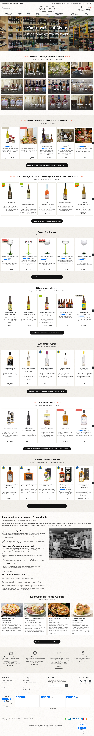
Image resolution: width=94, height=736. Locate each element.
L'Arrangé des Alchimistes (47, 428)
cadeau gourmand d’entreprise (36, 560)
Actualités (67, 3)
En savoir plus (10, 665)
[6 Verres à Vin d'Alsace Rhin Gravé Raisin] (47, 247)
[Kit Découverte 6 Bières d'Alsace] (65, 303)
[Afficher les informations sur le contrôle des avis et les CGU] (11, 703)
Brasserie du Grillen (47, 315)
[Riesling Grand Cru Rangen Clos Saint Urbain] (28, 191)
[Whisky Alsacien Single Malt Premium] (28, 474)
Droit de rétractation (28, 686)
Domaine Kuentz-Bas (10, 202)
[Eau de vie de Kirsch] (65, 358)
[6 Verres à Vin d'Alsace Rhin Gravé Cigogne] (83, 247)
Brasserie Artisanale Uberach (84, 314)
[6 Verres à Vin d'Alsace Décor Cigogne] (28, 247)
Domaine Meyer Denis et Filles (47, 204)
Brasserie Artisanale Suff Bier (29, 314)
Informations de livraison (29, 684)
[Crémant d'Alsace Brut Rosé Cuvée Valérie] (47, 191)
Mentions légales (6, 688)
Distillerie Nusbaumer (65, 370)
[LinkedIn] (90, 681)
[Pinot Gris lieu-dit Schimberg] (65, 191)
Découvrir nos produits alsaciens (47, 41)
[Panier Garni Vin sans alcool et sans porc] (28, 135)
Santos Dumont (65, 428)
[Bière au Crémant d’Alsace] (10, 303)
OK (66, 685)
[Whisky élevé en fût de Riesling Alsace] (47, 474)
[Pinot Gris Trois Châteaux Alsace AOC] (10, 191)
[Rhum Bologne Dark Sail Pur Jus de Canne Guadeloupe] (28, 417)
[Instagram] (85, 681)
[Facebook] (81, 681)
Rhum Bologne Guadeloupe (10, 428)
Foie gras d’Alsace (6, 540)
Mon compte (26, 680)
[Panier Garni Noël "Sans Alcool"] (83, 135)
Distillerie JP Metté (10, 370)
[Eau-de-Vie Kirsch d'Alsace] (47, 358)
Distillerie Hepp (84, 428)
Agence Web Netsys (87, 733)
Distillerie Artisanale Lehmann (28, 485)
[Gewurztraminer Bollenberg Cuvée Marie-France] (83, 191)
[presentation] (2, 33)
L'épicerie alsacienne (7, 680)
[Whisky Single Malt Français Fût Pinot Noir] (65, 474)
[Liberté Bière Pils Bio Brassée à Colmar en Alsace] (47, 303)
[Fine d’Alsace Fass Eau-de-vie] (10, 358)
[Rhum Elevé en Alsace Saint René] (83, 417)
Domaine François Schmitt (84, 204)
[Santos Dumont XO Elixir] (65, 417)
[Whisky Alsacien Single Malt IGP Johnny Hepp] (83, 474)
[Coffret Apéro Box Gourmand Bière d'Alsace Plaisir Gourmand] (47, 135)
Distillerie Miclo (28, 371)
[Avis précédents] (14, 701)
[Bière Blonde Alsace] (28, 303)
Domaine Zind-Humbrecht (28, 204)
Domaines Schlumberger (65, 202)
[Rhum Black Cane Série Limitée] (10, 417)
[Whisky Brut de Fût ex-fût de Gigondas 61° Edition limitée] (10, 474)
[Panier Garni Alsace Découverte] (10, 135)
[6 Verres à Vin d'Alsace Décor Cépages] (65, 247)
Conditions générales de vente (30, 690)
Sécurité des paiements (28, 688)
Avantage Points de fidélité (29, 682)
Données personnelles (7, 686)
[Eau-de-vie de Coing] (83, 358)
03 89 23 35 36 (78, 3)
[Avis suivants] (91, 701)
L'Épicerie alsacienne (58, 3)
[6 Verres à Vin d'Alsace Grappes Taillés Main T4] (10, 247)
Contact (90, 3)
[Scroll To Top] (91, 733)
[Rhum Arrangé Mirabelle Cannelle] (47, 417)
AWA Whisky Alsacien (10, 487)
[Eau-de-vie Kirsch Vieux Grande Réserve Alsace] (28, 358)
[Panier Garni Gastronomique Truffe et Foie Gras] (65, 135)
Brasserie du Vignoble (10, 314)
